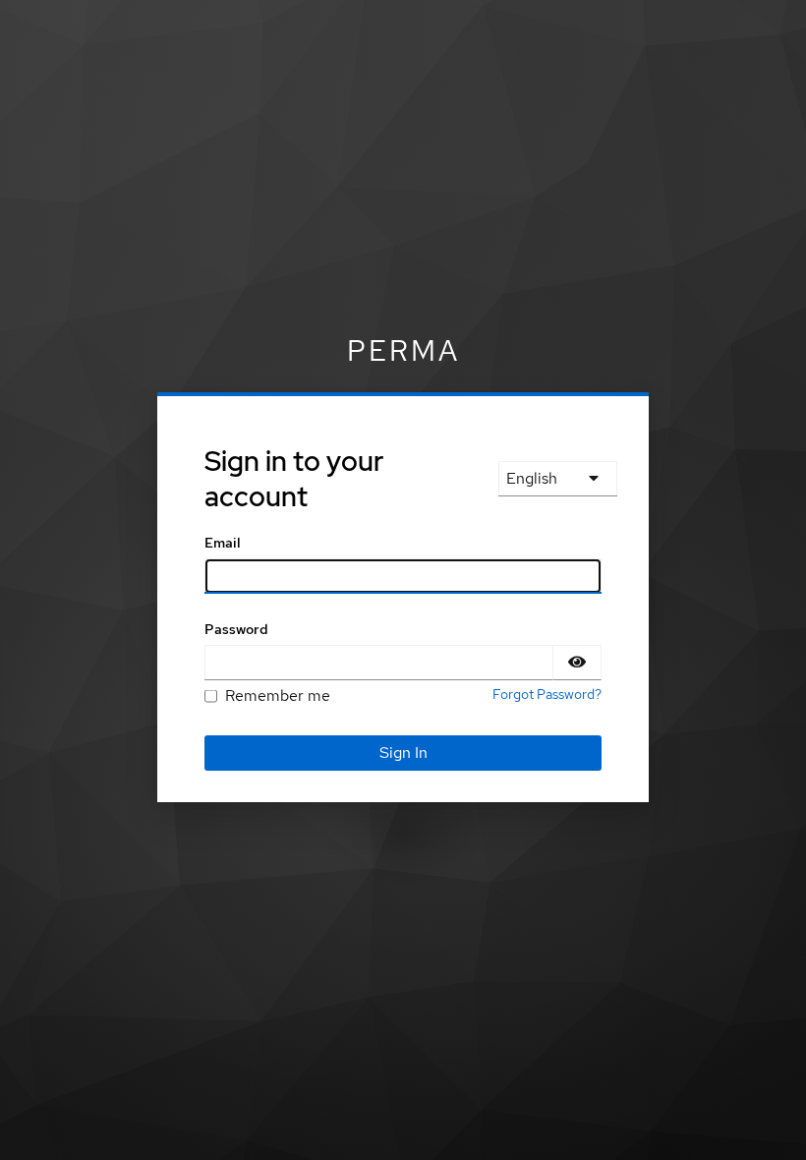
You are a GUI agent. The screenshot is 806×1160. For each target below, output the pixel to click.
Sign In (403, 752)
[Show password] (577, 662)
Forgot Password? (547, 694)
